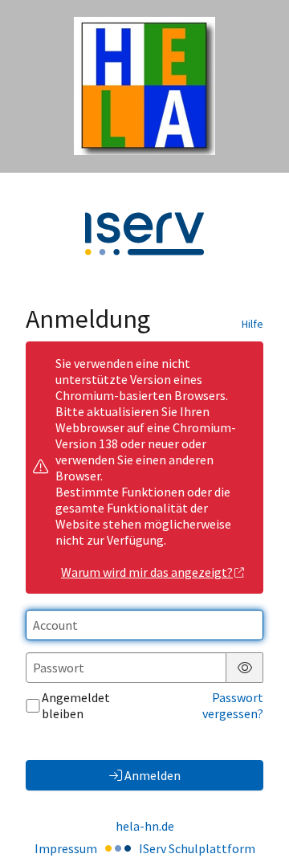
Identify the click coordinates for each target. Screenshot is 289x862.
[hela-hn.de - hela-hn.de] (144, 86)
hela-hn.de (145, 826)
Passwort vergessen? (232, 705)
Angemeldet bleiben (76, 705)
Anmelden (152, 775)
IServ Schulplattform (197, 848)
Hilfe (252, 324)
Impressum (66, 848)
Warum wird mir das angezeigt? (147, 572)
